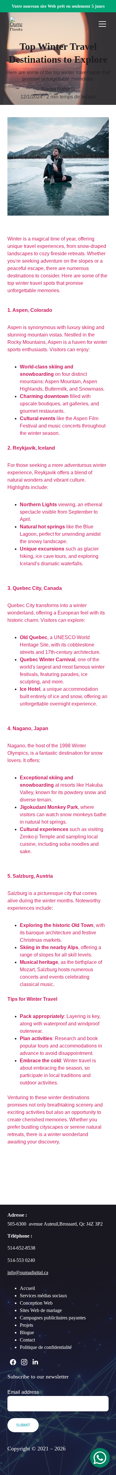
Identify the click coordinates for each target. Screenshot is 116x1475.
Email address (23, 1392)
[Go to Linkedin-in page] (35, 1362)
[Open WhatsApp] (100, 1458)
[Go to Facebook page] (13, 1362)
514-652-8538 (21, 1247)
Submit (23, 1425)
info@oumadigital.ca (27, 1272)
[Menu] (102, 24)
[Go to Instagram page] (24, 1362)
